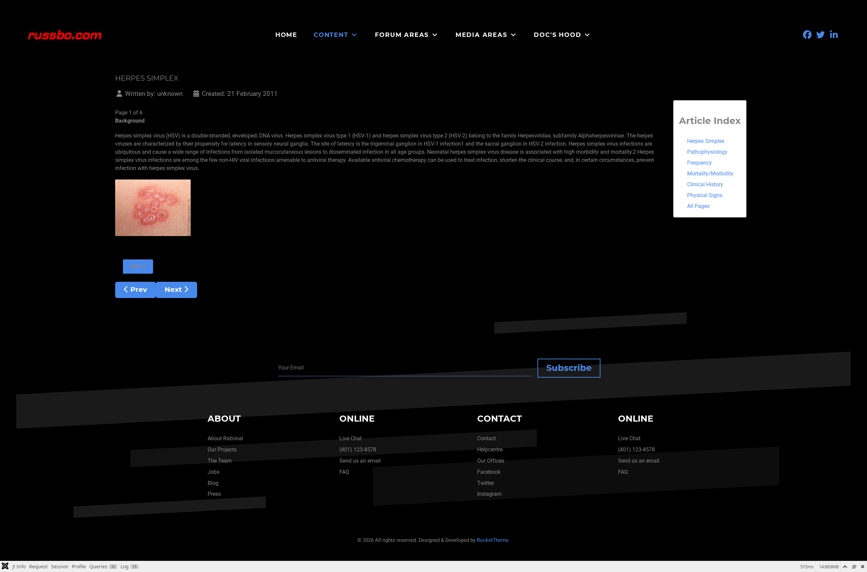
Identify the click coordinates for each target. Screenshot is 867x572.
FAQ (344, 472)
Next (136, 266)
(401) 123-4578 (357, 449)
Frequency (699, 163)
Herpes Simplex (705, 141)
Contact (486, 438)
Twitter (485, 483)
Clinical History (705, 184)
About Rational (225, 438)
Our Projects (222, 449)
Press (214, 494)
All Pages (698, 206)
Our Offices (490, 461)
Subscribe (569, 367)
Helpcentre (490, 449)
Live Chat (350, 438)
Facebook (489, 472)
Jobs (213, 472)
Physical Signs (704, 195)
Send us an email (360, 461)
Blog (213, 483)
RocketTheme (492, 540)
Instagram (489, 494)
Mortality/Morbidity (710, 173)
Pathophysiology (707, 152)
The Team (220, 461)
